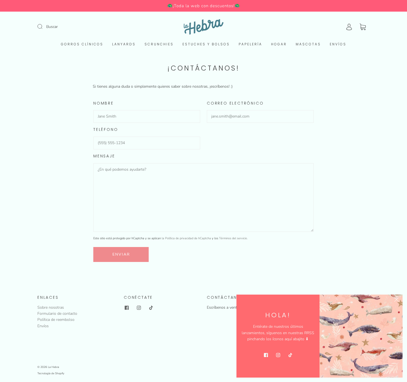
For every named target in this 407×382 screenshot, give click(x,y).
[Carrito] (363, 26)
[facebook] (126, 308)
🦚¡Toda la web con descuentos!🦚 (203, 6)
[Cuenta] (349, 26)
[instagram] (139, 308)
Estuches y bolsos (206, 44)
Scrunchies (159, 44)
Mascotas (308, 44)
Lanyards (124, 44)
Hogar (279, 44)
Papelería (250, 44)
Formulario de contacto (57, 313)
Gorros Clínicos (82, 44)
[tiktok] (151, 308)
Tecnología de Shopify (50, 373)
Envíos (338, 44)
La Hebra (53, 367)
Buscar (52, 26)
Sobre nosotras (50, 307)
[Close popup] (396, 301)
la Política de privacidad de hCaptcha (187, 238)
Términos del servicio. (233, 238)
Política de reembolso (55, 319)
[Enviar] (43, 26)
